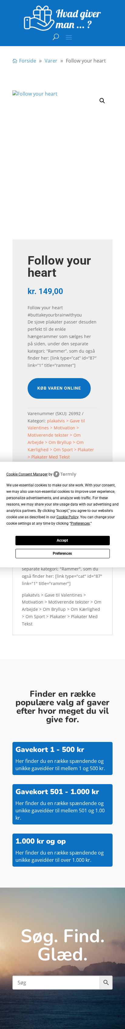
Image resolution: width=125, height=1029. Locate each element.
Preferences (62, 553)
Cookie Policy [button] (67, 517)
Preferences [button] (80, 523)
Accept (62, 540)
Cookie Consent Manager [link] (27, 474)
